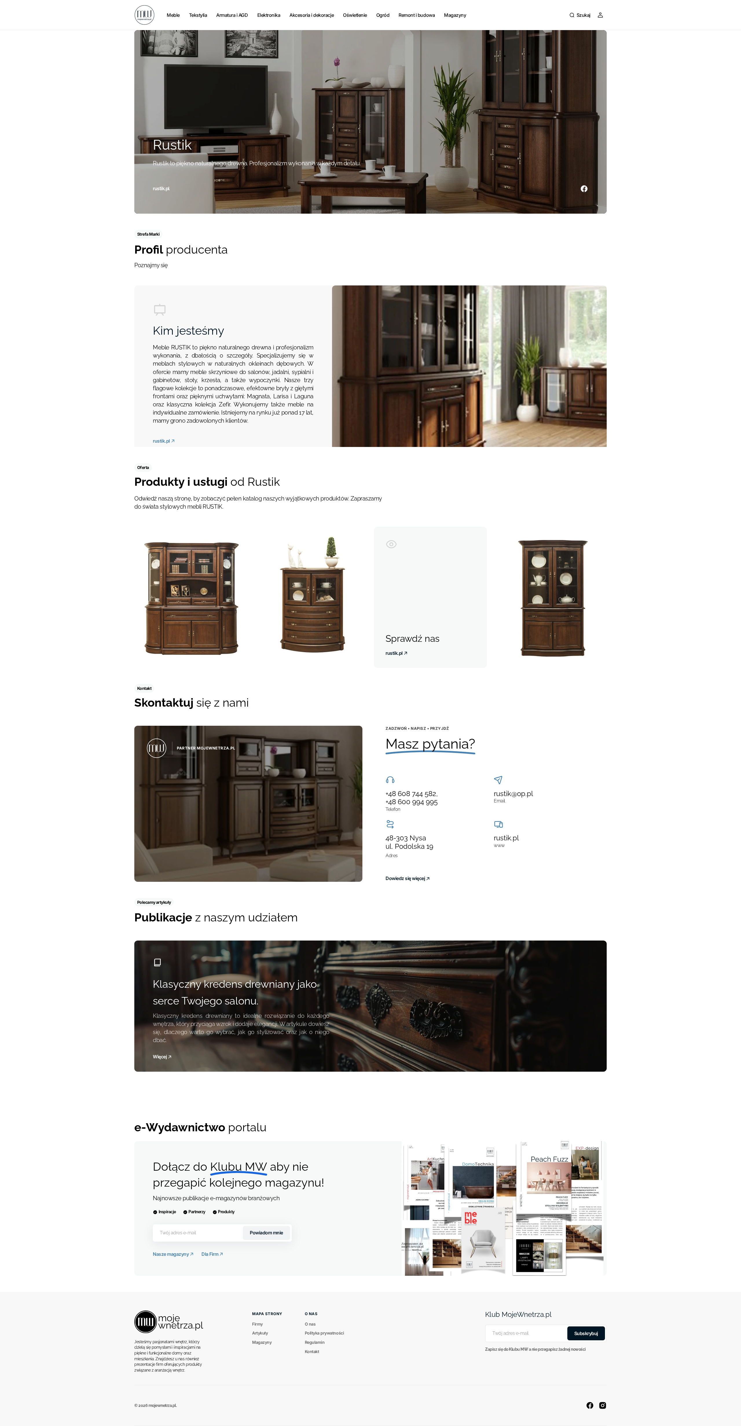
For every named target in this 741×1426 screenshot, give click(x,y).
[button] (579, 15)
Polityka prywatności (324, 1332)
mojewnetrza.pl (162, 1405)
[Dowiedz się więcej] (248, 804)
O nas (310, 1323)
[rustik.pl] (370, 122)
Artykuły (260, 1332)
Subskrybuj (586, 1333)
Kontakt (312, 1351)
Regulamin (315, 1342)
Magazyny (262, 1342)
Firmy (257, 1323)
